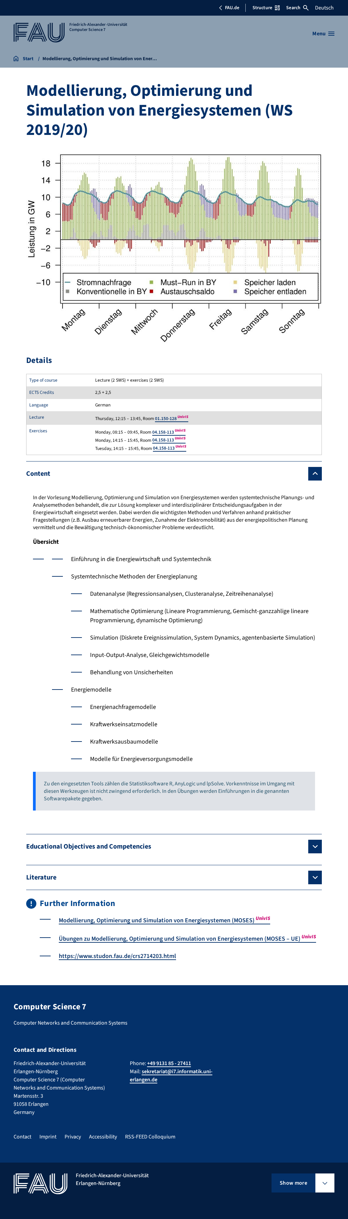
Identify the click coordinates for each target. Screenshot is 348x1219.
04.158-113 (169, 432)
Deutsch (324, 8)
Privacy (73, 1136)
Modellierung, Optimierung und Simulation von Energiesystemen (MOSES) (164, 920)
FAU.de (232, 7)
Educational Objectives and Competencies (88, 846)
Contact (22, 1136)
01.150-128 (171, 418)
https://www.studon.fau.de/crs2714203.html (117, 956)
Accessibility (103, 1136)
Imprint (47, 1136)
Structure (262, 7)
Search (293, 7)
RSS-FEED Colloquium (150, 1136)
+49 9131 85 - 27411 (169, 1063)
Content (38, 473)
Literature (41, 877)
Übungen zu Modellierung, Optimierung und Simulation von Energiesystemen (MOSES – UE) (187, 939)
